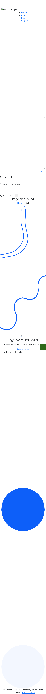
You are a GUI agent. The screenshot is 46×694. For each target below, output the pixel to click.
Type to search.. (7, 195)
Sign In (41, 171)
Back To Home (23, 349)
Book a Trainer (28, 692)
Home (24, 12)
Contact (24, 21)
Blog (23, 18)
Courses (25, 15)
